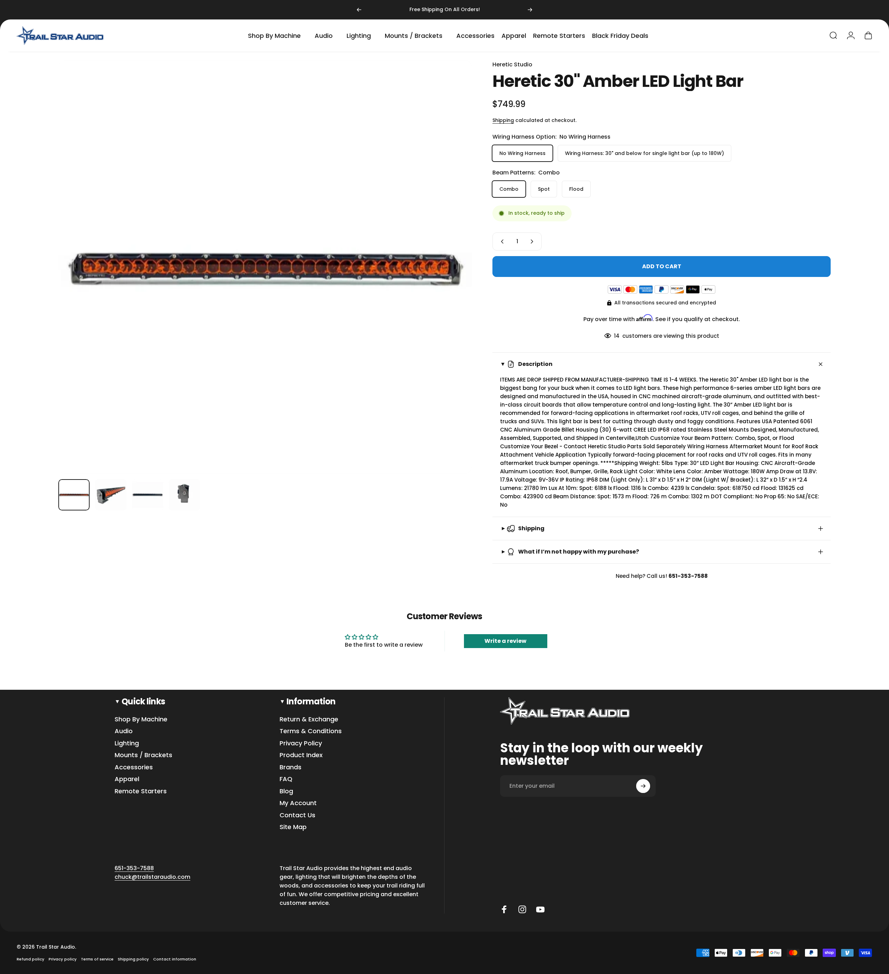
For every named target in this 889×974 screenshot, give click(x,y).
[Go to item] (74, 494)
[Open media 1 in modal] (265, 267)
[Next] (530, 9)
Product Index (301, 755)
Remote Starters (141, 791)
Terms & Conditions (311, 731)
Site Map (293, 827)
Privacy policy (63, 959)
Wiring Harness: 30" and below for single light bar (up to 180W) (644, 153)
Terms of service (97, 959)
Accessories (134, 767)
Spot (544, 189)
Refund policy (30, 959)
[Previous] (359, 9)
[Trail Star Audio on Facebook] (504, 909)
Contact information (174, 959)
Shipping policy (133, 959)
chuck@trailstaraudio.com (152, 877)
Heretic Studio (512, 64)
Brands (290, 767)
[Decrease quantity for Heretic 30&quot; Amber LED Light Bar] (501, 241)
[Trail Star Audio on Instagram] (522, 909)
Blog (286, 791)
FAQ (286, 779)
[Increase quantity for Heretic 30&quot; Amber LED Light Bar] (533, 241)
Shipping (503, 120)
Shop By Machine (141, 719)
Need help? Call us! (662, 576)
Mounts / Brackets (143, 755)
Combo (508, 189)
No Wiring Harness (522, 153)
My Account (298, 803)
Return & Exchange (309, 719)
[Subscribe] (643, 786)
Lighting (127, 743)
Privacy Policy (301, 743)
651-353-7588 (134, 868)
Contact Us (297, 815)
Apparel (127, 779)
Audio (124, 731)
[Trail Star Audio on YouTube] (540, 909)
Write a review (505, 641)
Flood (576, 189)
